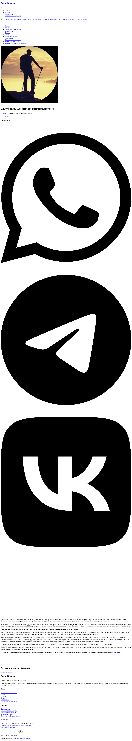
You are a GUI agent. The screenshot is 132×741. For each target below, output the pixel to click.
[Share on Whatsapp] (66, 198)
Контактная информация (13, 16)
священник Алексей (18, 738)
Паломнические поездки (13, 40)
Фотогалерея (9, 38)
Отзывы (7, 12)
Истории (7, 33)
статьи (116, 652)
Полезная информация (12, 41)
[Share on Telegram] (66, 340)
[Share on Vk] (66, 482)
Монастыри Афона (11, 36)
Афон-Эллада (8, 3)
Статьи (7, 34)
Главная (7, 10)
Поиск (3, 729)
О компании (9, 14)
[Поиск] (21, 731)
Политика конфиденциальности (15, 43)
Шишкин (28, 738)
